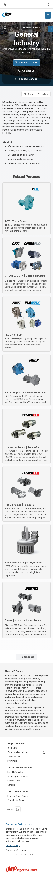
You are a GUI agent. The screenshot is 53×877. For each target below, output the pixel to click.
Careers (11, 785)
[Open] (48, 15)
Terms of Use (13, 756)
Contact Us (12, 748)
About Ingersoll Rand (17, 776)
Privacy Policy (13, 845)
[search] (48, 4)
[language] (4, 4)
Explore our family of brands (20, 824)
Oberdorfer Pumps (16, 800)
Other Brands (13, 780)
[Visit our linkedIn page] (18, 809)
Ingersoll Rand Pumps (17, 796)
